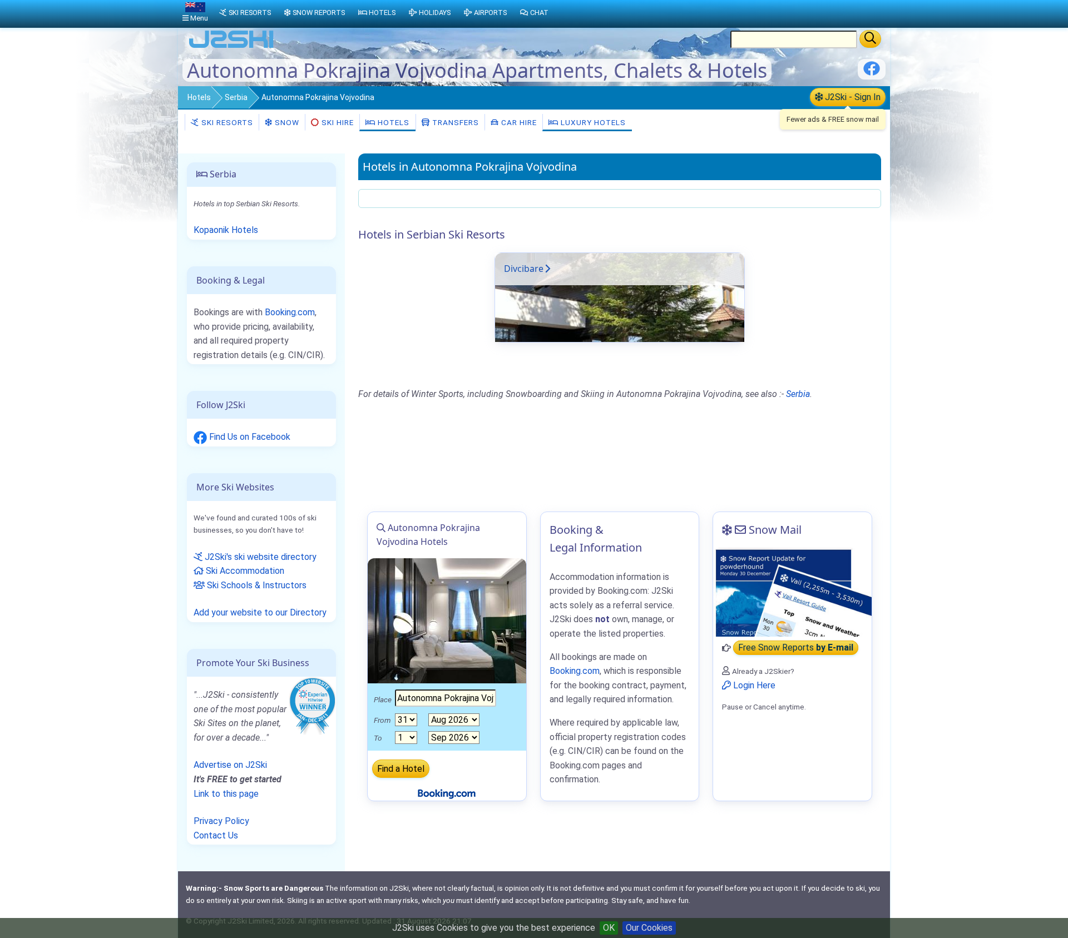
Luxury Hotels (592, 122)
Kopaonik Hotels (226, 230)
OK (609, 927)
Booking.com (290, 312)
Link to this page (226, 793)
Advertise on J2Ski (230, 765)
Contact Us (216, 835)
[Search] (870, 39)
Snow (286, 122)
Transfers (454, 122)
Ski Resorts (226, 122)
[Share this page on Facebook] (872, 72)
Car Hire (518, 122)
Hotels (199, 97)
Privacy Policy (221, 821)
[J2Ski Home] (231, 47)
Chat (539, 12)
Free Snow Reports (795, 648)
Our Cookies (649, 927)
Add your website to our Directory (260, 612)
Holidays (435, 12)
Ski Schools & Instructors (255, 585)
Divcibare (523, 268)
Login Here (753, 685)
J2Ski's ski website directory (259, 557)
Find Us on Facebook (248, 436)
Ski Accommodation (244, 570)
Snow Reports (319, 12)
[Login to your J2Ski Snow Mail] (792, 592)
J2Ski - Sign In (852, 97)
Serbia (236, 97)
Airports (490, 12)
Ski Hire (338, 122)
